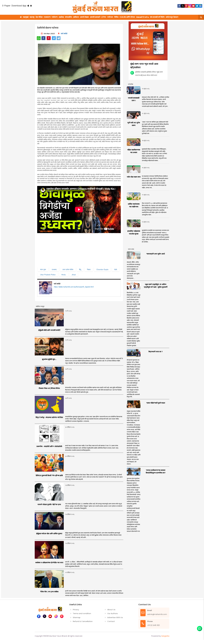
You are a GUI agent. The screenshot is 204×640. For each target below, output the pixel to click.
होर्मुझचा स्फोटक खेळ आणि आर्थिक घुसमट (49, 533)
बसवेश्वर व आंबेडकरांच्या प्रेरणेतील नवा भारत (49, 562)
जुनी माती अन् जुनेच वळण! (133, 123)
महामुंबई (25, 17)
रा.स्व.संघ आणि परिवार (127, 17)
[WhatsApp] (39, 38)
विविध (116, 17)
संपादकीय (68, 17)
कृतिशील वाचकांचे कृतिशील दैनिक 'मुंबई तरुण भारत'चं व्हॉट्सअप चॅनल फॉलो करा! (149, 73)
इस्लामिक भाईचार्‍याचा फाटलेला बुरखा (133, 232)
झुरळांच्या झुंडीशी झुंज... (49, 359)
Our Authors (112, 613)
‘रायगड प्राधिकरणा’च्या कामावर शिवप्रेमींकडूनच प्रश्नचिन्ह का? (156, 471)
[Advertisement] (85, 250)
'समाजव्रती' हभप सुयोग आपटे (155, 254)
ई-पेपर (104, 17)
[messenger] (193, 6)
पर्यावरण (54, 17)
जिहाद (89, 269)
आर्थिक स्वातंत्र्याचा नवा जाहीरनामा (133, 205)
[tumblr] (197, 6)
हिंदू (80, 269)
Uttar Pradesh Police (47, 274)
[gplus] (190, 6)
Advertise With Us (115, 617)
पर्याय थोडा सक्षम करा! (133, 177)
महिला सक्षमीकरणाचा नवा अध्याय (133, 151)
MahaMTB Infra (142, 17)
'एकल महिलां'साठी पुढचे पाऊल (155, 403)
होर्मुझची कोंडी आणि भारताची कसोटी (49, 330)
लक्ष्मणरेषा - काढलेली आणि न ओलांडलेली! (49, 446)
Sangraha (165, 636)
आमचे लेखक (84, 17)
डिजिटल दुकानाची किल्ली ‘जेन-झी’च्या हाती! (49, 475)
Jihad (74, 274)
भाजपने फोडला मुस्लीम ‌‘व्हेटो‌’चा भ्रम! (49, 504)
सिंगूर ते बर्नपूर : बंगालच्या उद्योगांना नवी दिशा (49, 417)
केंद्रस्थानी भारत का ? (156, 351)
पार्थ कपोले (64, 34)
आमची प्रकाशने (95, 17)
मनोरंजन (110, 17)
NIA (115, 269)
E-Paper (6, 5)
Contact (111, 621)
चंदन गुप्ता (43, 269)
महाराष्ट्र (32, 17)
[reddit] (200, 6)
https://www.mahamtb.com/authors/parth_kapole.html (74, 287)
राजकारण (47, 17)
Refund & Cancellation (83, 621)
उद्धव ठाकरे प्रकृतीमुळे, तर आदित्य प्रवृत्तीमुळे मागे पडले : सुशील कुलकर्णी (155, 285)
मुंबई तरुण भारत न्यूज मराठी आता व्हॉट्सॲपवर (144, 65)
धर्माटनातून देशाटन (172, 17)
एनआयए (54, 269)
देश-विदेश (39, 17)
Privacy (76, 609)
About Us (111, 609)
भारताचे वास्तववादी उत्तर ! (133, 99)
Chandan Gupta (102, 269)
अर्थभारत (76, 17)
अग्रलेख (61, 17)
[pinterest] (186, 6)
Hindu (63, 274)
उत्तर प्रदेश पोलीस (67, 269)
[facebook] (179, 6)
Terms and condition (82, 613)
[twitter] (183, 6)
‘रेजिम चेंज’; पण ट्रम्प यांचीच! (49, 592)
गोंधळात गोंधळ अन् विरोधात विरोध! (49, 388)
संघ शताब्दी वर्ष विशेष (157, 17)
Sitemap (76, 617)
